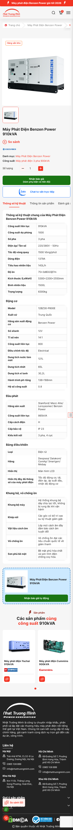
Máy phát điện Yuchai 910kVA (17, 663)
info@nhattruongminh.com (20, 769)
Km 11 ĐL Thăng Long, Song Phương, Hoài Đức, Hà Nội (19, 784)
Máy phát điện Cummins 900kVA (53, 663)
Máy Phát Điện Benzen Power (45, 25)
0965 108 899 (14, 764)
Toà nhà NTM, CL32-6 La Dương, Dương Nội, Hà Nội (20, 758)
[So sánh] (7, 679)
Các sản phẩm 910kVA (37, 621)
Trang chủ (14, 25)
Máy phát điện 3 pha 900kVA (33, 160)
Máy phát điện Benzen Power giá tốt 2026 (36, 3)
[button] (35, 688)
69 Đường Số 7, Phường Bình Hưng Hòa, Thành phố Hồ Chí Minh (54, 759)
